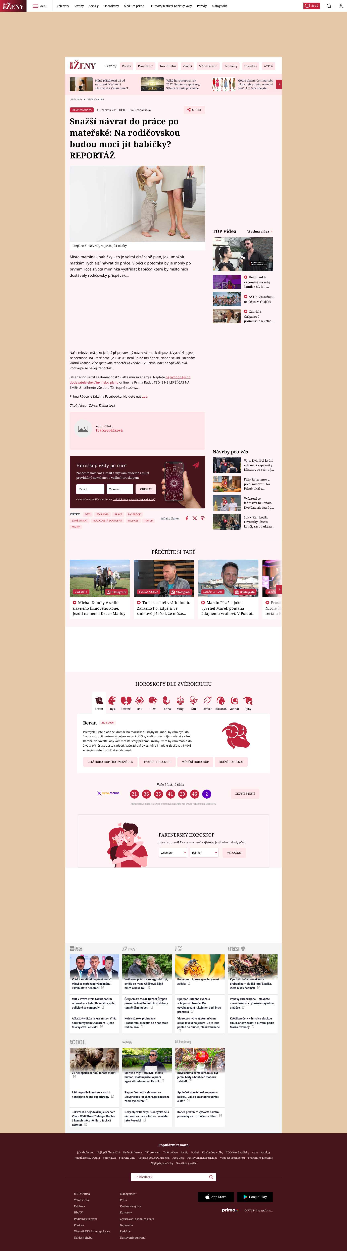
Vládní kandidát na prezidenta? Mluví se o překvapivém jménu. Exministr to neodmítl (92, 984)
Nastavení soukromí (132, 1237)
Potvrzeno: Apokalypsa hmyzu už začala (198, 981)
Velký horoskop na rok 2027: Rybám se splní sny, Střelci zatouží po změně (183, 84)
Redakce (125, 1231)
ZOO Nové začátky (237, 1152)
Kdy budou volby (212, 1152)
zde (144, 396)
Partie (184, 1152)
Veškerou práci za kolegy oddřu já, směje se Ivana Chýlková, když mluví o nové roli (146, 984)
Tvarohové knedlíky (260, 1157)
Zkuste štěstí (245, 793)
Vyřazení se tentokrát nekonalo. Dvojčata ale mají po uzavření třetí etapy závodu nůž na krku (258, 503)
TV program (152, 1152)
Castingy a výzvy (130, 1206)
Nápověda (126, 1225)
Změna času (170, 1152)
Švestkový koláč (186, 1163)
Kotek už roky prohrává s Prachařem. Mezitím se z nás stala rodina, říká (146, 1023)
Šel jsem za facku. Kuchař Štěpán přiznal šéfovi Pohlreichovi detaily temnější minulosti (146, 1003)
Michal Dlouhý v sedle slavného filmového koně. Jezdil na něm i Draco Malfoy (99, 608)
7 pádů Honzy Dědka (87, 1157)
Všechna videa (258, 231)
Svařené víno (127, 1157)
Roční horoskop (231, 762)
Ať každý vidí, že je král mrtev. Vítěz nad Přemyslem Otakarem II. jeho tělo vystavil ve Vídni (94, 1023)
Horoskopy (111, 6)
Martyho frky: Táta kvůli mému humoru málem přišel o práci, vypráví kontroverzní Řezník (144, 1077)
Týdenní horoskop (157, 762)
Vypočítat (234, 852)
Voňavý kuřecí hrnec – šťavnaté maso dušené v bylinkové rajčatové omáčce (252, 1003)
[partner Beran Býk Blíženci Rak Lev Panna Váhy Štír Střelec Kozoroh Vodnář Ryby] (204, 853)
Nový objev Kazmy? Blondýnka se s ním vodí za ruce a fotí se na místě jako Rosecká (147, 1116)
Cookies (79, 1225)
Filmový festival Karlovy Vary (171, 6)
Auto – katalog (261, 1152)
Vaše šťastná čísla (170, 784)
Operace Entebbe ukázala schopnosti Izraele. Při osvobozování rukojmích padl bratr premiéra (199, 1005)
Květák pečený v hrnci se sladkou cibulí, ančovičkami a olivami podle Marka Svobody (252, 1023)
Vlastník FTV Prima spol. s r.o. (92, 1231)
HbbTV (78, 1212)
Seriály (93, 6)
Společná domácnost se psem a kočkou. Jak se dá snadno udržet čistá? (198, 1097)
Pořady (202, 6)
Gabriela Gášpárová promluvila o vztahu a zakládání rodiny (259, 318)
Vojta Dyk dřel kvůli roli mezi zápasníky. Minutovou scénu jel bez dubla (259, 465)
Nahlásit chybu (83, 1237)
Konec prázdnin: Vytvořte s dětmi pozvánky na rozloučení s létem (198, 1114)
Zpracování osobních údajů (137, 1219)
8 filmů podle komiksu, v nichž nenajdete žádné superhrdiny (91, 1094)
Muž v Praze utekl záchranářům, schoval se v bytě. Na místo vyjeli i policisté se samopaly (93, 1003)
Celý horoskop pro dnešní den (110, 762)
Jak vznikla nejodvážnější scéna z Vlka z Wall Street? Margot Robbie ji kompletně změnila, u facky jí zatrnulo (93, 1118)
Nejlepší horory (132, 1152)
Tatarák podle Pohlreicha (153, 1157)
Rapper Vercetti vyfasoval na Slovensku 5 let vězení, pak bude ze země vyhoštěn (147, 1097)
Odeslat (146, 489)
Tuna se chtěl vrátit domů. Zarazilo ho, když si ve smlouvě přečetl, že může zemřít (163, 610)
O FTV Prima (82, 1194)
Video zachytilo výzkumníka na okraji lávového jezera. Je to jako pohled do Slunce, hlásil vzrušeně (198, 1023)
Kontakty (126, 1212)
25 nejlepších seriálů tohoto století (94, 1072)
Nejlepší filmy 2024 (108, 1152)
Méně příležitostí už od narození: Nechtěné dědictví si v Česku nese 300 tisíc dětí (113, 86)
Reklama (79, 1206)
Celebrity (63, 6)
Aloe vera (178, 1157)
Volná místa (81, 1200)
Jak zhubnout (85, 1152)
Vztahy (79, 6)
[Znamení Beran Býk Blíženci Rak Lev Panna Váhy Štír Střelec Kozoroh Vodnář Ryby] (120, 489)
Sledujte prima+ (135, 6)
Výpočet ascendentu (232, 1157)
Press (123, 1200)
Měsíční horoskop (195, 762)
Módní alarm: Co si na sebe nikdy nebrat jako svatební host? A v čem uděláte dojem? (255, 86)
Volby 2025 (109, 1157)
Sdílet (196, 111)
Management (128, 1194)
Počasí (195, 1152)
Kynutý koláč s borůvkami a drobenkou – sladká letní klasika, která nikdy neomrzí (251, 984)
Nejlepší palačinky (162, 1163)
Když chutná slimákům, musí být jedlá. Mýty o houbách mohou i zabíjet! (197, 1077)
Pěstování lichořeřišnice (202, 1157)
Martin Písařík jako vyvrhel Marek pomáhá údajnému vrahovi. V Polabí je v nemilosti (226, 610)
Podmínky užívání (85, 1219)
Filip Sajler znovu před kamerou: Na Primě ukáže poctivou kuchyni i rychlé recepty (257, 484)
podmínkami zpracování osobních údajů (134, 499)
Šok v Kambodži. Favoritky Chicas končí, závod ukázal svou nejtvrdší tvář (258, 522)
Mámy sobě (220, 6)
